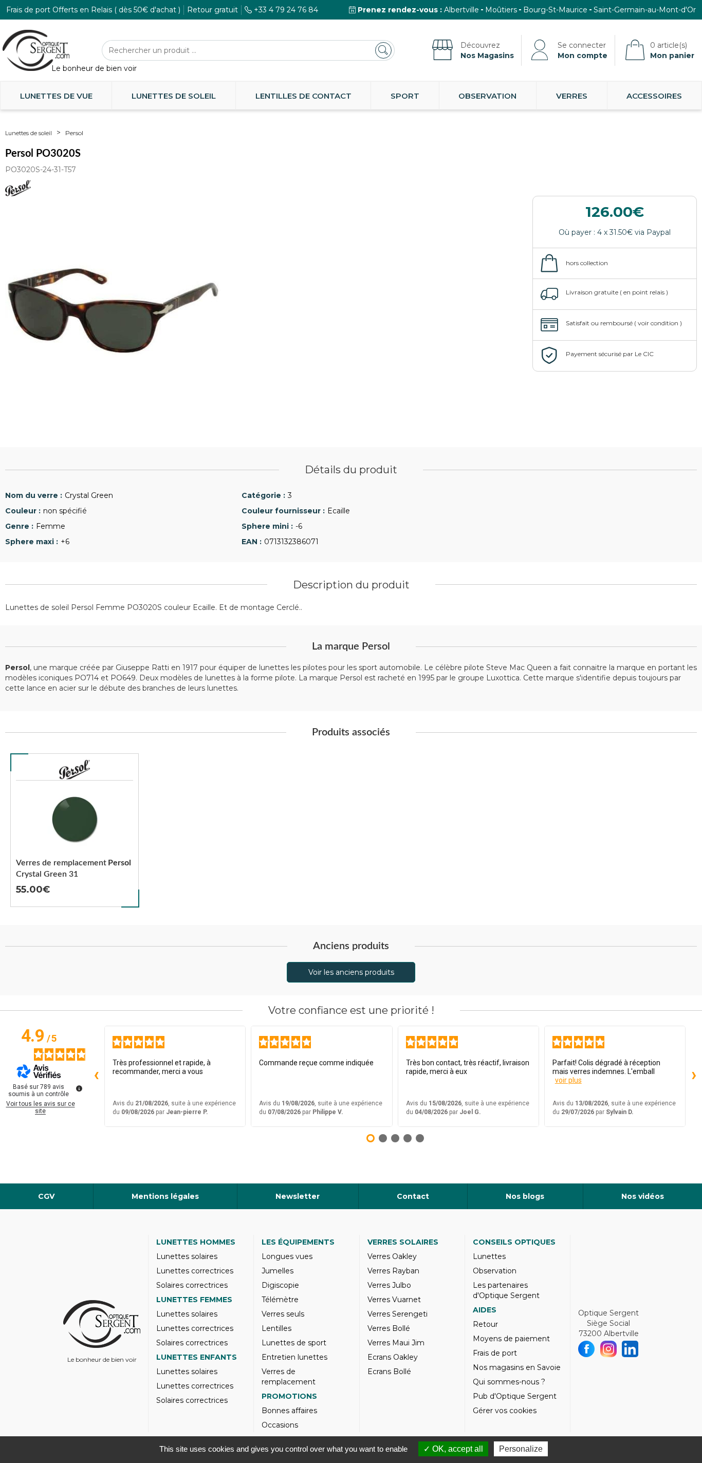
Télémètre (280, 1299)
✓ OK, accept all (453, 1449)
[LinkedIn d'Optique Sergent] (630, 1349)
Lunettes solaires (186, 1256)
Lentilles (276, 1328)
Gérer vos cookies (505, 1410)
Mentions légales (165, 1196)
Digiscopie (280, 1285)
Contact (413, 1196)
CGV (46, 1196)
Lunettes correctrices (194, 1270)
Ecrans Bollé (389, 1371)
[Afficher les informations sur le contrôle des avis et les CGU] (79, 1088)
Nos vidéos (642, 1196)
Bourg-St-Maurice (555, 9)
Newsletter (297, 1196)
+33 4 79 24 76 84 (286, 9)
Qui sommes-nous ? (509, 1381)
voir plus (568, 1080)
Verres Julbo (389, 1285)
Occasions (280, 1425)
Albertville (461, 9)
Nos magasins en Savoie (517, 1367)
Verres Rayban (393, 1270)
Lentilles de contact (303, 96)
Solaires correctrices (192, 1285)
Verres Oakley (392, 1256)
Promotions (289, 1396)
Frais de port (495, 1353)
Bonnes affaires (289, 1410)
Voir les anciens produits (351, 972)
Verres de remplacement (289, 1376)
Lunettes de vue (56, 96)
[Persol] (74, 770)
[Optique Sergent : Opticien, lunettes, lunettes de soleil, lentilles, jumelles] (36, 50)
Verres (571, 96)
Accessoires (654, 96)
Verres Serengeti (397, 1314)
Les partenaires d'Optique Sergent (506, 1290)
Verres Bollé (388, 1328)
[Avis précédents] (96, 1076)
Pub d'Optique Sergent (515, 1396)
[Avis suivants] (694, 1076)
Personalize (521, 1449)
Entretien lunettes (294, 1357)
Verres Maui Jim (395, 1342)
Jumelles (277, 1270)
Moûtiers (501, 9)
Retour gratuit (212, 9)
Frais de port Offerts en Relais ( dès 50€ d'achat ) (93, 9)
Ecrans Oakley (392, 1357)
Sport (405, 96)
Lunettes (489, 1256)
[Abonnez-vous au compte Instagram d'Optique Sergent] (608, 1349)
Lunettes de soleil (174, 96)
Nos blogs (525, 1196)
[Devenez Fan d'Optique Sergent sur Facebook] (586, 1349)
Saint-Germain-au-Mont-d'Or (645, 9)
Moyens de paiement (511, 1338)
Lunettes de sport (294, 1342)
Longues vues (287, 1256)
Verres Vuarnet (394, 1299)
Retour (485, 1324)
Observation (487, 96)
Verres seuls (283, 1314)
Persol (74, 133)
